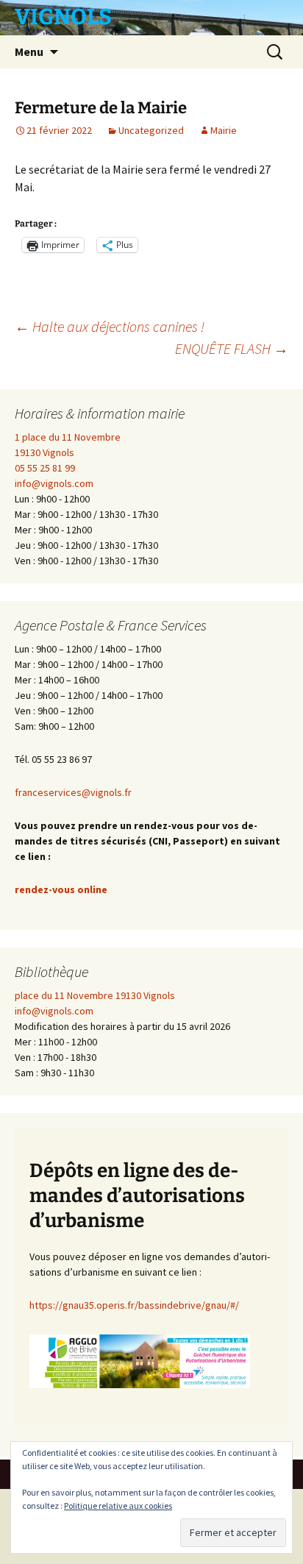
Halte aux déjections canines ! (109, 326)
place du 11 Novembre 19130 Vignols (95, 995)
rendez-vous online (61, 889)
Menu (29, 51)
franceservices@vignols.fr (73, 792)
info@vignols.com (54, 483)
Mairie (223, 130)
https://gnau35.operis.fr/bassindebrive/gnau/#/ (134, 1305)
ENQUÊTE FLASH (231, 348)
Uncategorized (151, 130)
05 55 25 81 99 (45, 467)
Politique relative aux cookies (118, 1505)
